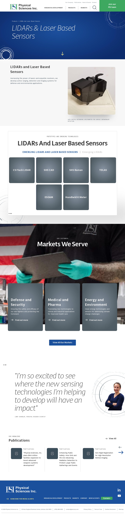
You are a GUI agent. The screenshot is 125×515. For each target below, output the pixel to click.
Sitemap (121, 509)
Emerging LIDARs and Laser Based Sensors (50, 152)
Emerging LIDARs (92, 152)
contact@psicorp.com (72, 509)
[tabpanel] (62, 395)
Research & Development (53, 8)
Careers (106, 498)
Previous (120, 447)
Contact (94, 2)
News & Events (86, 2)
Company (83, 498)
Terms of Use (98, 509)
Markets (84, 8)
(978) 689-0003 (58, 509)
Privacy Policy (87, 509)
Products (71, 8)
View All (112, 438)
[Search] (94, 8)
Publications (77, 2)
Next (120, 452)
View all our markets (62, 342)
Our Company (69, 2)
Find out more (21, 320)
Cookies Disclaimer (110, 509)
